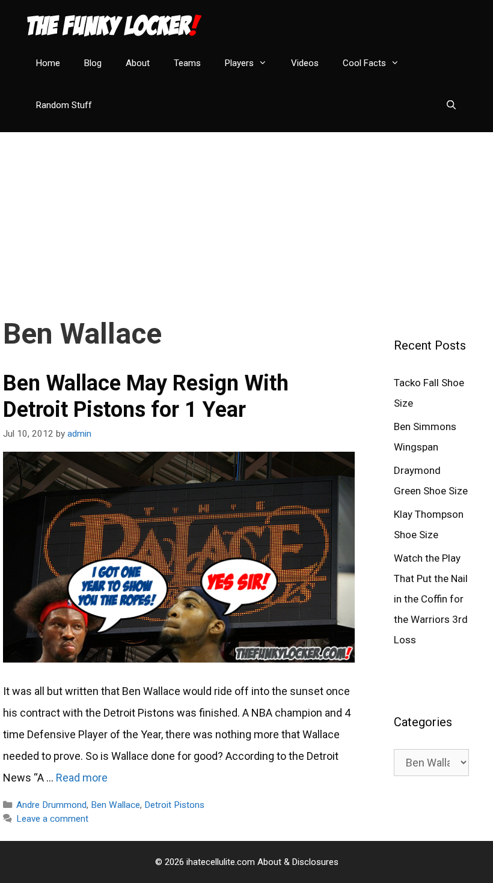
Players (239, 63)
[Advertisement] (246, 216)
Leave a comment (52, 818)
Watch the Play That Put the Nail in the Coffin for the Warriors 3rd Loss (431, 599)
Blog (93, 63)
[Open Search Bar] (451, 105)
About (138, 63)
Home (48, 63)
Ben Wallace (115, 805)
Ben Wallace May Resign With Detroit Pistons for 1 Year (146, 396)
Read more (82, 777)
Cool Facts (364, 63)
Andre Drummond (51, 805)
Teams (187, 63)
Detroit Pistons (174, 805)
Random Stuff (64, 105)
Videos (305, 63)
